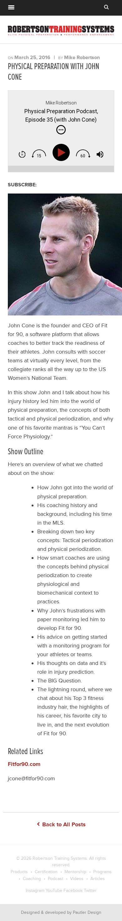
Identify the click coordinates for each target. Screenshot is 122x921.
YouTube (54, 890)
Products (19, 871)
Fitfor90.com (24, 764)
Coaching (32, 878)
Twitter (90, 890)
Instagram (35, 890)
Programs (102, 871)
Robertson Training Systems (60, 858)
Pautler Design (87, 912)
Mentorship (75, 871)
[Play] (62, 152)
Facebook (73, 890)
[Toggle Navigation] (11, 6)
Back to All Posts (63, 824)
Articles (97, 878)
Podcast (55, 878)
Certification (46, 871)
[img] (61, 129)
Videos (77, 878)
